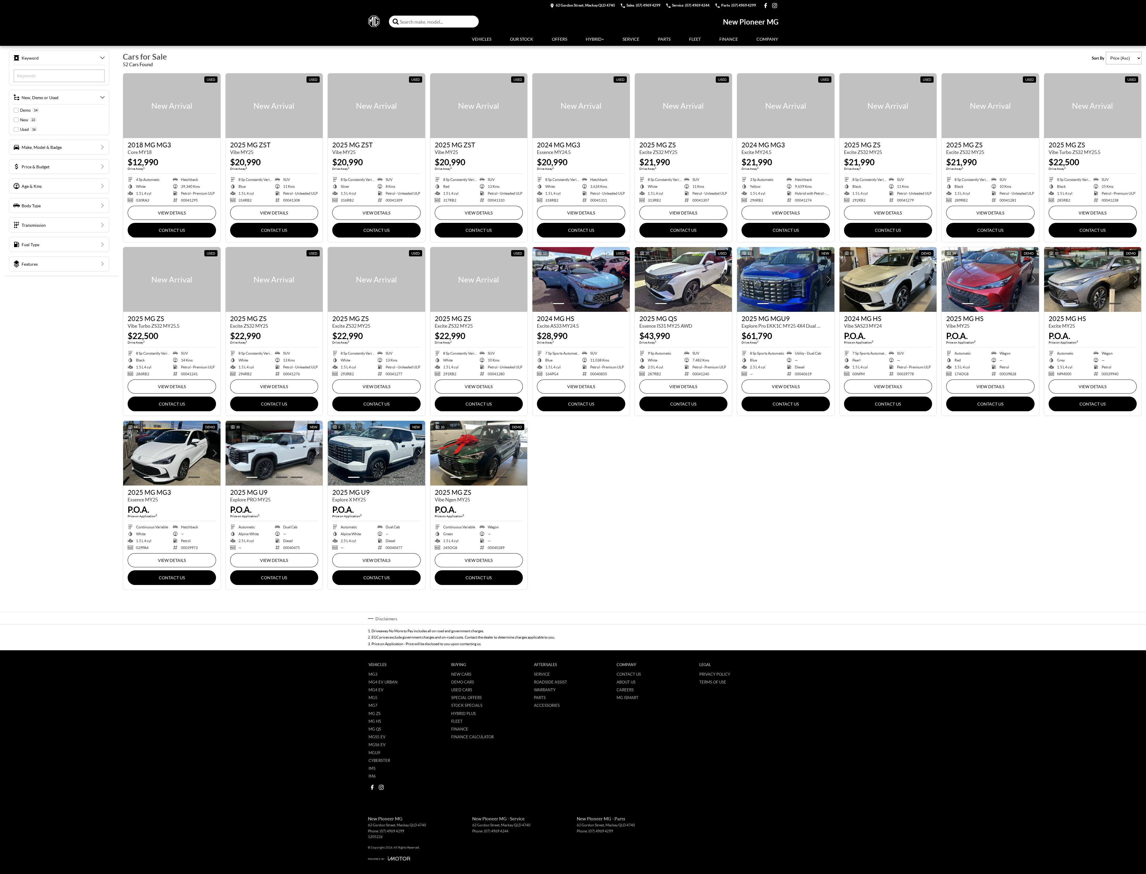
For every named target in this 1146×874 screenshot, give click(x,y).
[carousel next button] (624, 279)
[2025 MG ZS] (683, 105)
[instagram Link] (774, 5)
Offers (559, 39)
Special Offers (466, 697)
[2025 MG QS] (683, 279)
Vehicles (481, 39)
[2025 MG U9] (274, 453)
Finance (728, 39)
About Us (626, 682)
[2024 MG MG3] (581, 105)
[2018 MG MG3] (172, 105)
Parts (664, 39)
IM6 (372, 776)
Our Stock (521, 39)
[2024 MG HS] (581, 279)
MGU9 (374, 752)
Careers (625, 689)
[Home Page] (374, 22)
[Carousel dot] (558, 303)
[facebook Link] (765, 5)
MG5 (373, 697)
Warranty (544, 689)
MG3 (373, 674)
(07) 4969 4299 (392, 831)
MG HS (375, 721)
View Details (172, 212)
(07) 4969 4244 (496, 831)
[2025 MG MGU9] (785, 279)
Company (767, 39)
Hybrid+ (595, 39)
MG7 (373, 705)
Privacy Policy (714, 674)
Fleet (695, 39)
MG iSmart (627, 697)
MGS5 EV (377, 736)
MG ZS (375, 713)
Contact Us (172, 230)
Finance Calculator (472, 736)
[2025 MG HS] (990, 279)
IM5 (372, 768)
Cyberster (379, 760)
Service (631, 39)
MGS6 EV (377, 744)
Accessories (547, 705)
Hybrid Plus (463, 713)
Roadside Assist (550, 682)
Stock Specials (466, 705)
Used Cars (461, 689)
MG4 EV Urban (383, 682)
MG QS (375, 729)
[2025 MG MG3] (172, 453)
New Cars (461, 674)
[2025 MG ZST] (274, 105)
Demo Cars (462, 682)
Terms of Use (712, 682)
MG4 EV (376, 689)
